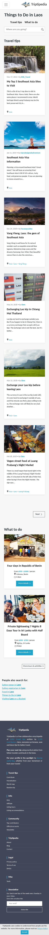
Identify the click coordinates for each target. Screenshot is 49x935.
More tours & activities (32, 666)
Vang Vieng (22, 264)
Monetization (11, 781)
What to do (31, 22)
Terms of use (11, 865)
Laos (15, 264)
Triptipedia (38, 4)
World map (11, 784)
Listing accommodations (15, 810)
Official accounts (13, 826)
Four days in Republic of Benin (24, 566)
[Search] (42, 29)
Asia (10, 112)
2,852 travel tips (17, 739)
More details (23, 583)
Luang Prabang (24, 491)
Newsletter (10, 830)
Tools (8, 881)
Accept (24, 932)
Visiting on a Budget (14, 699)
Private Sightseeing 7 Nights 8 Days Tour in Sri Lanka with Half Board (25, 630)
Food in (8, 692)
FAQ (8, 800)
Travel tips (16, 22)
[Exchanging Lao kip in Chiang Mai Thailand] (24, 287)
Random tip (11, 788)
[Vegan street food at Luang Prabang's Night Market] (24, 439)
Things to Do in (11, 695)
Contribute (10, 777)
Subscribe (24, 910)
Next (37, 514)
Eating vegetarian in (13, 688)
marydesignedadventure (30, 153)
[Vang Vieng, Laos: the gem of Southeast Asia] (24, 211)
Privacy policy (12, 862)
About (9, 842)
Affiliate (9, 804)
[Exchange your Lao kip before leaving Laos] (24, 363)
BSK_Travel (25, 77)
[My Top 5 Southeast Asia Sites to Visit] (24, 59)
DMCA (9, 869)
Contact (9, 849)
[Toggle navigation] (6, 4)
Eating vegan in (11, 685)
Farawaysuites (26, 229)
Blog (8, 846)
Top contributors (13, 823)
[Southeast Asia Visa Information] (24, 135)
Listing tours (11, 807)
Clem (23, 305)
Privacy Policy (42, 929)
